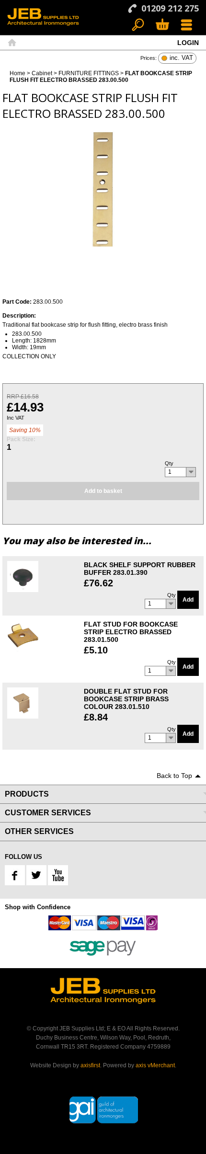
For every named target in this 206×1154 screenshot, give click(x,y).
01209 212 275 (170, 8)
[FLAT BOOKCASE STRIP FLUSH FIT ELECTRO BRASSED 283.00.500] (103, 186)
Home (12, 42)
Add (188, 599)
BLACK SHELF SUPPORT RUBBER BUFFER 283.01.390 (139, 568)
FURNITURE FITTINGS (88, 73)
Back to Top (174, 775)
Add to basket (103, 491)
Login (188, 42)
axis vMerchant (155, 1065)
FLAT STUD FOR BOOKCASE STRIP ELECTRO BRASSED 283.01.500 (131, 631)
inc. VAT (181, 58)
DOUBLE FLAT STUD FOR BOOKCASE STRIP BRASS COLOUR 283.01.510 (126, 698)
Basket (162, 25)
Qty (169, 463)
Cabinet (42, 73)
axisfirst (90, 1065)
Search (138, 25)
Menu (186, 25)
